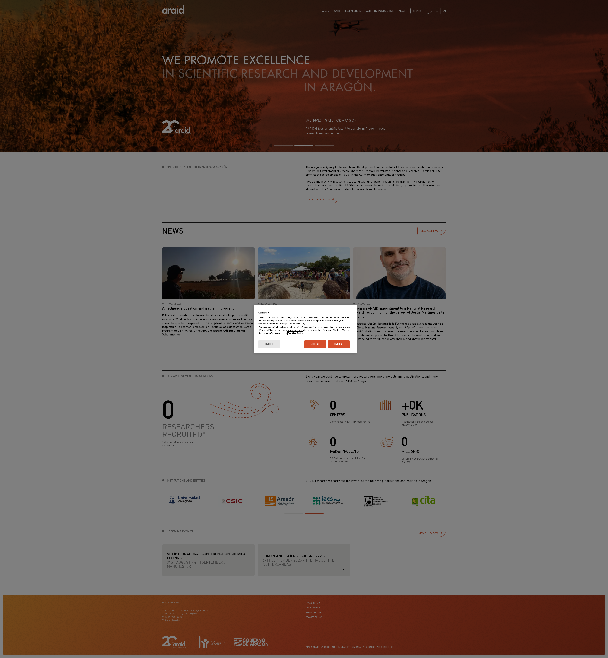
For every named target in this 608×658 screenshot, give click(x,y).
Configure (269, 344)
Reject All (338, 344)
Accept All (315, 344)
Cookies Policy (295, 333)
